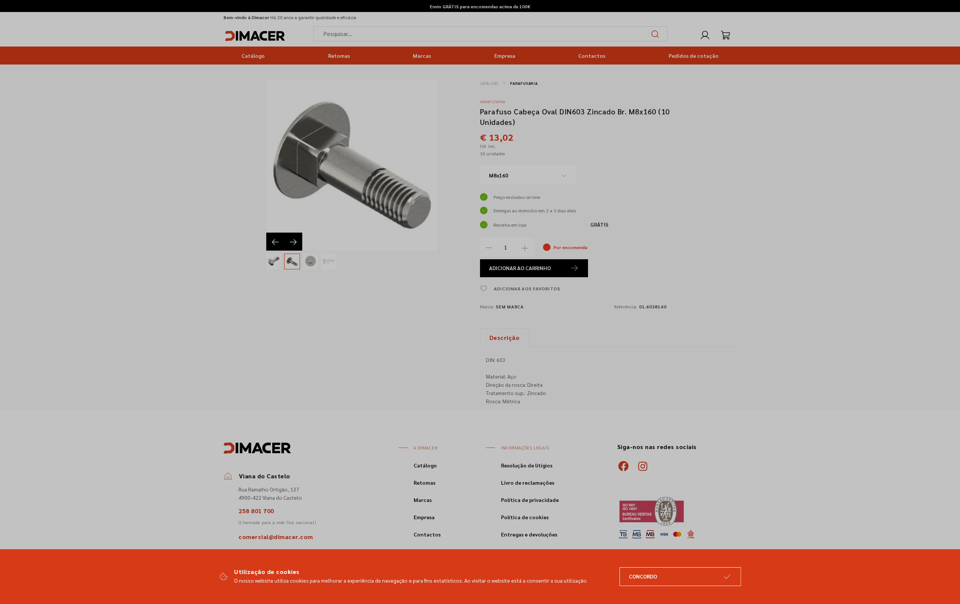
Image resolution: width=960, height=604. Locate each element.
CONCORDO (643, 576)
